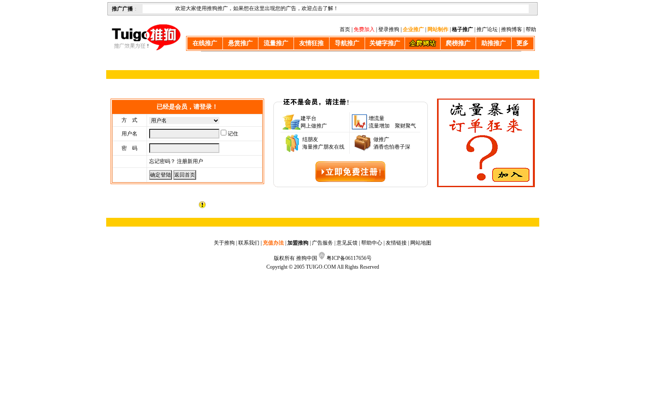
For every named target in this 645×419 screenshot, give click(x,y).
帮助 (531, 29)
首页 (345, 29)
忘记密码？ (162, 161)
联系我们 (248, 243)
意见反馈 (347, 243)
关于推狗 (224, 243)
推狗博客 (511, 29)
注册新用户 (190, 161)
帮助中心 (371, 243)
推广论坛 (487, 29)
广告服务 (322, 243)
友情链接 (396, 243)
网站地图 (420, 243)
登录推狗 (388, 29)
